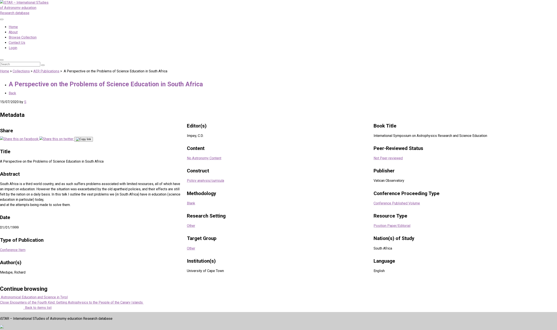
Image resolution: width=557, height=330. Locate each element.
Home (13, 27)
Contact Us (17, 43)
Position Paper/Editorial (392, 226)
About (13, 32)
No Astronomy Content (204, 158)
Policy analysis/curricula (205, 181)
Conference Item (12, 250)
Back (12, 93)
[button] (1, 60)
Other (191, 226)
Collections (21, 71)
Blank (191, 203)
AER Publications (46, 71)
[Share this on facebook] (19, 139)
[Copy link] (83, 139)
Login (13, 48)
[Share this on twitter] (56, 139)
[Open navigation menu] (1, 19)
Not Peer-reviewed (388, 158)
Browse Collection (23, 37)
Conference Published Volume (397, 203)
